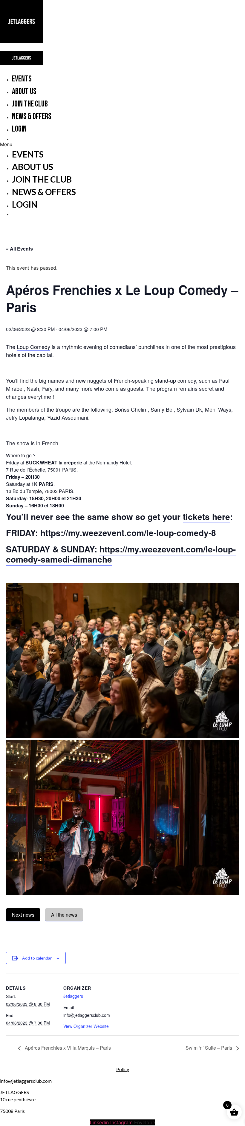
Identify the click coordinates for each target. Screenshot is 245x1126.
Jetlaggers (73, 996)
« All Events (19, 248)
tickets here (206, 516)
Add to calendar (37, 957)
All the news (64, 914)
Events (22, 79)
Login (19, 129)
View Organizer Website (86, 1026)
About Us (24, 91)
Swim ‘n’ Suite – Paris (209, 1047)
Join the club (30, 104)
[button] (101, 144)
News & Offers (31, 116)
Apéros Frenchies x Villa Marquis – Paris (67, 1047)
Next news (23, 914)
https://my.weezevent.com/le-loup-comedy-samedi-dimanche (121, 554)
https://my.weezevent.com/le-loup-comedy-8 (128, 532)
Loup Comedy (33, 346)
